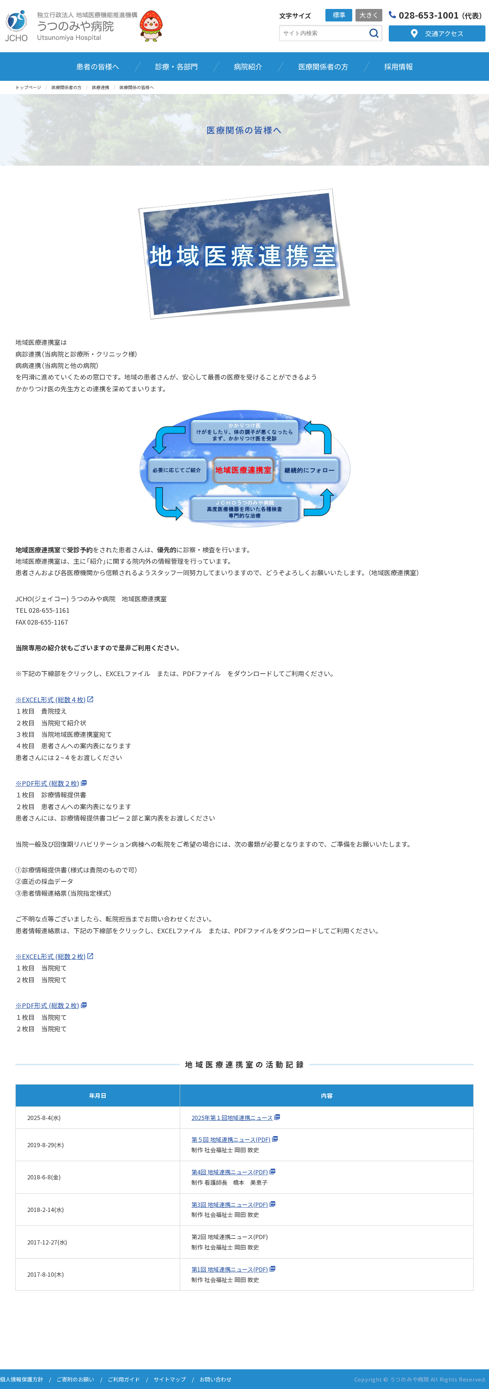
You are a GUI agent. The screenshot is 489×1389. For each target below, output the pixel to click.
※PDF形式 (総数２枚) (47, 783)
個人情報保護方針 (21, 1379)
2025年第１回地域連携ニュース (232, 1117)
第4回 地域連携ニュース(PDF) (230, 1172)
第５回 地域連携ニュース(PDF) (231, 1139)
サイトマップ (170, 1379)
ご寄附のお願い (75, 1379)
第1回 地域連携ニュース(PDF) (230, 1269)
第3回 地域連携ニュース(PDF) (230, 1204)
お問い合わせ (215, 1379)
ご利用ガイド (124, 1379)
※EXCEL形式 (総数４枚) (50, 699)
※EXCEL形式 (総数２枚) (50, 956)
